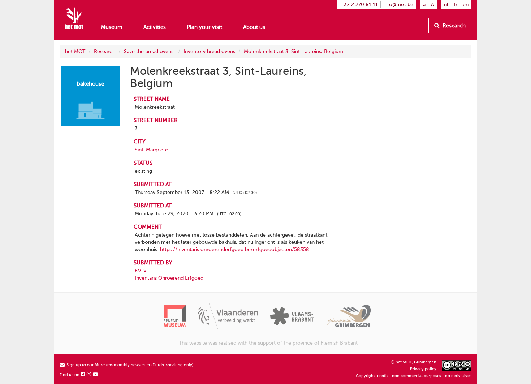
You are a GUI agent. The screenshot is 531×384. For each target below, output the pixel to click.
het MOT (75, 51)
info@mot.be (398, 4)
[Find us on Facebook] (83, 374)
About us (254, 27)
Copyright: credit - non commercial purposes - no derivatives (413, 376)
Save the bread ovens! (149, 51)
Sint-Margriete (151, 149)
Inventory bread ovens (209, 51)
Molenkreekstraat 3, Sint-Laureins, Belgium (293, 51)
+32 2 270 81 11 (359, 4)
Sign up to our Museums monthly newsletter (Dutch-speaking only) (129, 365)
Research (453, 25)
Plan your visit (204, 27)
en (466, 4)
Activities (154, 27)
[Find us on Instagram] (89, 374)
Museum (111, 27)
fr (455, 4)
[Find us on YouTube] (96, 374)
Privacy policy (423, 369)
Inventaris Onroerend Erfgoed (169, 278)
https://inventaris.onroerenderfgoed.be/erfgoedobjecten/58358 (234, 249)
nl (446, 4)
